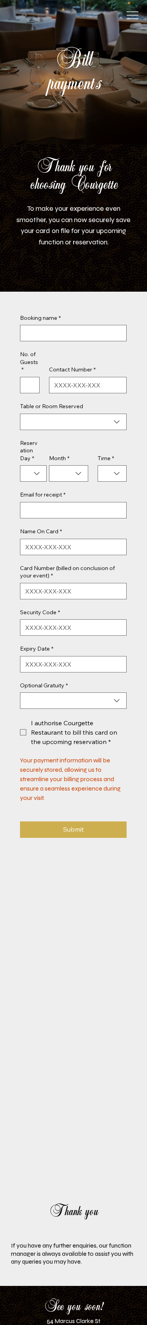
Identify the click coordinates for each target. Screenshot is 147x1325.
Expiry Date (36, 648)
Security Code (40, 612)
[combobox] (73, 422)
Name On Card (41, 531)
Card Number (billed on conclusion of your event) (67, 572)
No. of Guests (29, 362)
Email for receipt (42, 494)
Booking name (40, 317)
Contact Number (72, 369)
